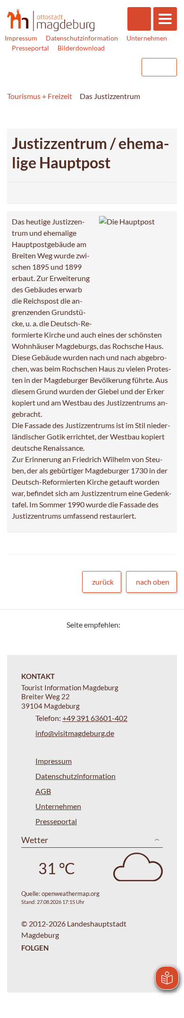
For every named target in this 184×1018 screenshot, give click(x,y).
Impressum (21, 38)
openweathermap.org (71, 893)
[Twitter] (131, 624)
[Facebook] (143, 624)
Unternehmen (146, 38)
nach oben (152, 581)
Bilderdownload (81, 48)
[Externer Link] (74, 67)
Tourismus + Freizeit (39, 95)
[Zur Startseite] (50, 20)
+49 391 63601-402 (94, 717)
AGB (43, 790)
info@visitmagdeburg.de (74, 732)
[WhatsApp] (166, 624)
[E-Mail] (154, 624)
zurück (103, 581)
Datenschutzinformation (82, 38)
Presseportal (30, 48)
